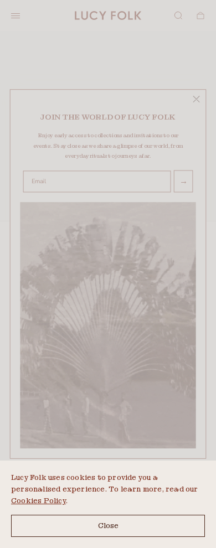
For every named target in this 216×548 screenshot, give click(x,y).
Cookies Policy (38, 500)
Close (108, 525)
